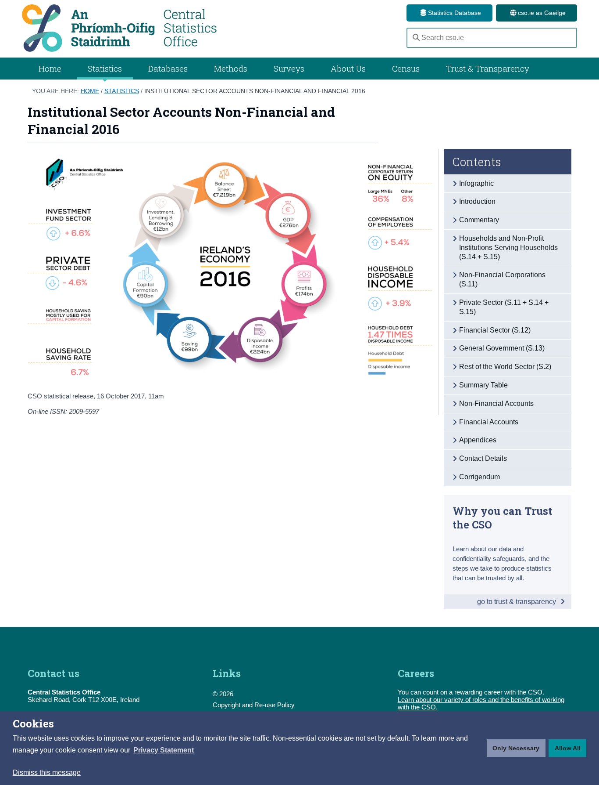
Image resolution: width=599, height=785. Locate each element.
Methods (230, 68)
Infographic (476, 183)
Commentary (479, 220)
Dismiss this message (47, 772)
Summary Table (483, 385)
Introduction (477, 201)
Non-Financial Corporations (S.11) (502, 279)
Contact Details (483, 458)
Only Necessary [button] (515, 748)
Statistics (121, 90)
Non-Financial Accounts (496, 403)
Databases (168, 68)
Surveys (289, 68)
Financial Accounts (488, 422)
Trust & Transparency (487, 68)
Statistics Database (453, 12)
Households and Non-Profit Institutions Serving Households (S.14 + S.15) (508, 247)
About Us (348, 68)
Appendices (477, 440)
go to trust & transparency (517, 601)
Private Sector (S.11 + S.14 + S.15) (504, 307)
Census (406, 68)
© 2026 (223, 694)
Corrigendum (479, 477)
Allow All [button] (568, 748)
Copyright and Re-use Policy (254, 705)
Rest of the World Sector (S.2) (505, 366)
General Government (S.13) (502, 348)
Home (50, 68)
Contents (477, 162)
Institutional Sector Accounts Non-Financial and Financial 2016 (254, 90)
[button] (163, 750)
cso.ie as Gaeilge (541, 12)
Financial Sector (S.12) (495, 330)
